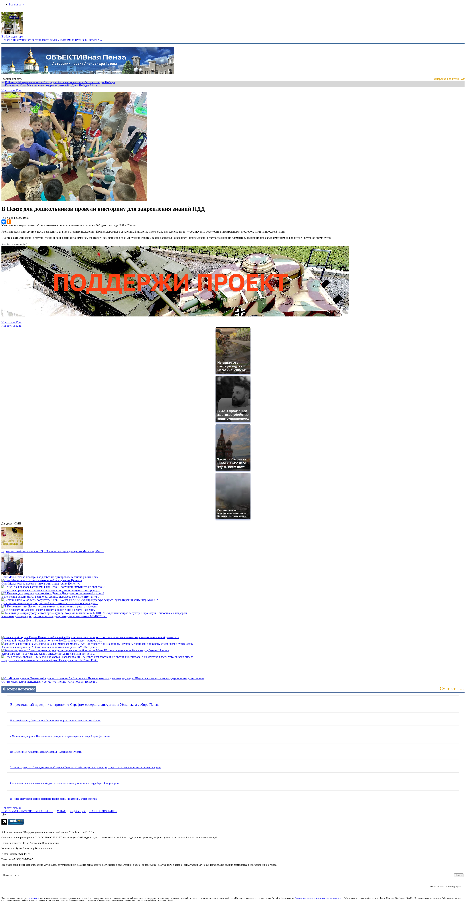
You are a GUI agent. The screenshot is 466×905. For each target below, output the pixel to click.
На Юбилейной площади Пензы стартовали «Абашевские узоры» (46, 751)
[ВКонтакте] (3, 221)
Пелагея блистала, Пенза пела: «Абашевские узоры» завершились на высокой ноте (55, 720)
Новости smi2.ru (11, 90)
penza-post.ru (34, 898)
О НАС (61, 811)
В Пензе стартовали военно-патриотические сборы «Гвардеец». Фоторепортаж (53, 798)
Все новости (16, 4)
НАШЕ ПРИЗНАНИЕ (103, 811)
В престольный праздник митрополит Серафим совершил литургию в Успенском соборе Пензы (84, 704)
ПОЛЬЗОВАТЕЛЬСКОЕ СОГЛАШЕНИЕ (27, 811)
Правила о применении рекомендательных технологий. (319, 898)
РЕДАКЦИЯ (78, 811)
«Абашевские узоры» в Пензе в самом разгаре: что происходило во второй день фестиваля (60, 736)
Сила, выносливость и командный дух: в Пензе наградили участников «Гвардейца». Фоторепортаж (65, 783)
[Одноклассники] (9, 221)
